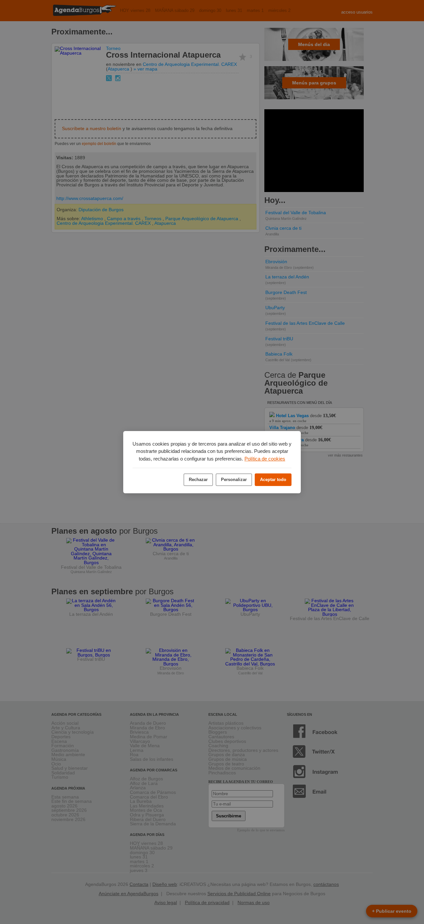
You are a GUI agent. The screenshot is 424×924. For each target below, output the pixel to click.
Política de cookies (264, 459)
